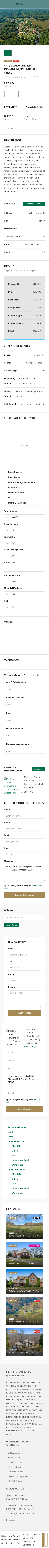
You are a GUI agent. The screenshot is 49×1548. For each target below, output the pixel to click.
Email (6, 835)
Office (15, 1151)
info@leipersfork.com (22, 1513)
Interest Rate (10, 537)
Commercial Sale (16, 1141)
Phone (7, 822)
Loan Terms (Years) (14, 550)
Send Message (24, 1109)
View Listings (38, 769)
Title (10, 961)
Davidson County (15, 1472)
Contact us (10, 1520)
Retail (15, 1155)
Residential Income (17, 1127)
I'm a (6, 848)
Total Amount (10, 511)
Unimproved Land (20, 1160)
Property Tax (10, 562)
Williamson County (16, 1453)
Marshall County (15, 1481)
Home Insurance (12, 575)
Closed (16, 61)
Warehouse (17, 1165)
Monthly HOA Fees (13, 588)
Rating (11, 974)
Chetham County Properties (19, 1476)
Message (8, 861)
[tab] (7, 53)
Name (7, 809)
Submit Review (25, 1013)
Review (11, 987)
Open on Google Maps (34, 204)
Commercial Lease (17, 1169)
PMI (6, 601)
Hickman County (15, 1467)
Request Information (25, 895)
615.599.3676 (30, 787)
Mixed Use (17, 1146)
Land (10, 1132)
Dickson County (15, 1462)
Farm (10, 1137)
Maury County (14, 1458)
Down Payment (11, 524)
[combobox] (24, 854)
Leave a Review (11, 925)
